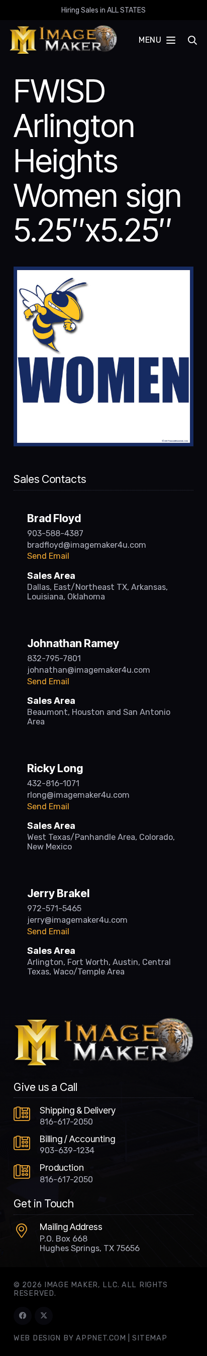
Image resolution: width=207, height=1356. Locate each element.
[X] (44, 1316)
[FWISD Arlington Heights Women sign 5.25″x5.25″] (103, 272)
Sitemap (149, 1338)
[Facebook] (23, 1316)
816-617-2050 (66, 1122)
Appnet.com (101, 1338)
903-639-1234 (67, 1150)
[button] (156, 40)
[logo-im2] (63, 40)
